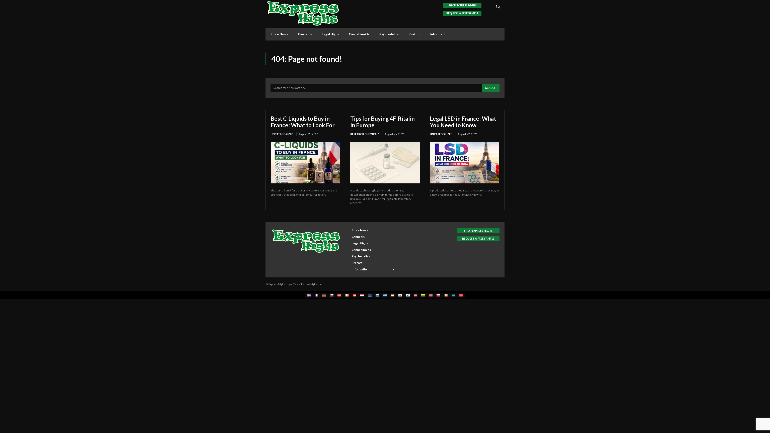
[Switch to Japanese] (400, 295)
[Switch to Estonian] (370, 295)
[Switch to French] (316, 295)
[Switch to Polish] (438, 295)
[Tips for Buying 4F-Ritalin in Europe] (385, 162)
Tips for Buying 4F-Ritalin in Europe (382, 121)
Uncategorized (282, 134)
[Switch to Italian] (347, 295)
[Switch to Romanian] (446, 295)
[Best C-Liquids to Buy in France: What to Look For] (305, 162)
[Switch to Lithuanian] (423, 295)
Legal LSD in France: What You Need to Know (463, 121)
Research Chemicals (365, 134)
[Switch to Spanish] (354, 295)
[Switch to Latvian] (415, 295)
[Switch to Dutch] (362, 295)
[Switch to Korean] (408, 295)
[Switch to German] (324, 295)
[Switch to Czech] (331, 295)
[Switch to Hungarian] (392, 295)
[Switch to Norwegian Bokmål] (431, 295)
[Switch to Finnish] (377, 295)
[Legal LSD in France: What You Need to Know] (464, 162)
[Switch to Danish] (339, 295)
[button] (497, 6)
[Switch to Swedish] (453, 295)
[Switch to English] (309, 295)
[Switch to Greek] (385, 295)
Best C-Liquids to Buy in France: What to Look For (303, 121)
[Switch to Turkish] (461, 295)
